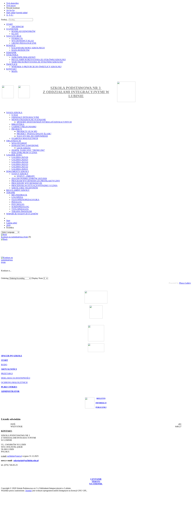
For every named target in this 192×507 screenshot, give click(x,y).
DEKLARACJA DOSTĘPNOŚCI (15, 378)
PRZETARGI (7, 373)
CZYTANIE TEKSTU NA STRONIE (96, 481)
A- (7, 15)
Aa (7, 10)
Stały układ (11, 13)
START (4, 360)
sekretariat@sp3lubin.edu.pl (26, 460)
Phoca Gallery (185, 283)
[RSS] (4, 234)
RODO (4, 365)
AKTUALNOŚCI (9, 369)
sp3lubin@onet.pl (14, 456)
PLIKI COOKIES (9, 387)
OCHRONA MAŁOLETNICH (14, 382)
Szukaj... (4, 19)
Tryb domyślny (12, 3)
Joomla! (28, 490)
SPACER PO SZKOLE (11, 356)
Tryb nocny (11, 5)
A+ (12, 15)
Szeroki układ (21, 13)
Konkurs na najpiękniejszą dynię (14, 237)
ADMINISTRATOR (10, 391)
